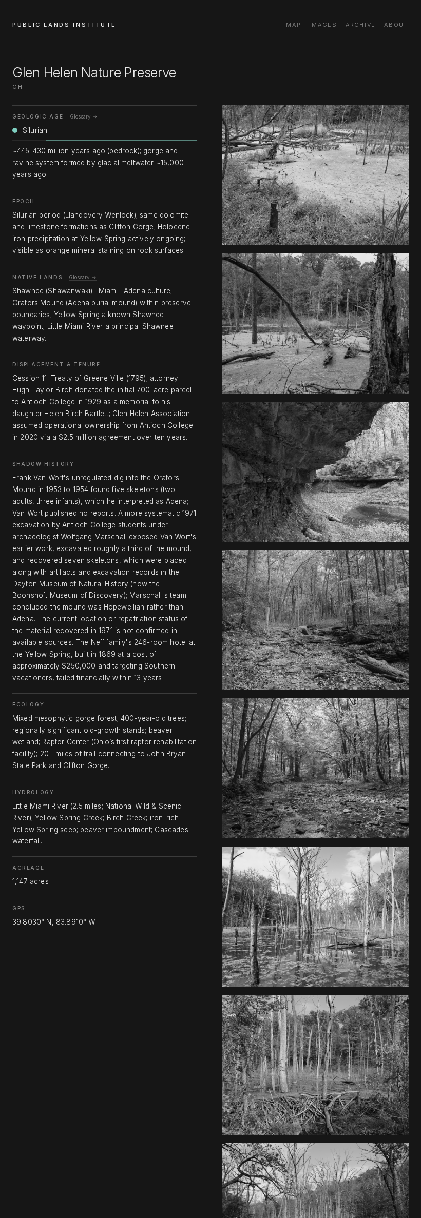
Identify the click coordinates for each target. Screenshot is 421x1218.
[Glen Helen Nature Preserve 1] (315, 175)
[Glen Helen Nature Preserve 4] (315, 620)
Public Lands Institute (64, 24)
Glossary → (84, 116)
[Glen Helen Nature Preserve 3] (315, 472)
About (396, 24)
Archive (361, 24)
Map (293, 24)
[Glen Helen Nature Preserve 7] (315, 1065)
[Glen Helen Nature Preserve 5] (315, 768)
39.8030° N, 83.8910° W (53, 922)
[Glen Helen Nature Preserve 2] (315, 323)
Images (323, 24)
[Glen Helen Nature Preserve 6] (315, 917)
